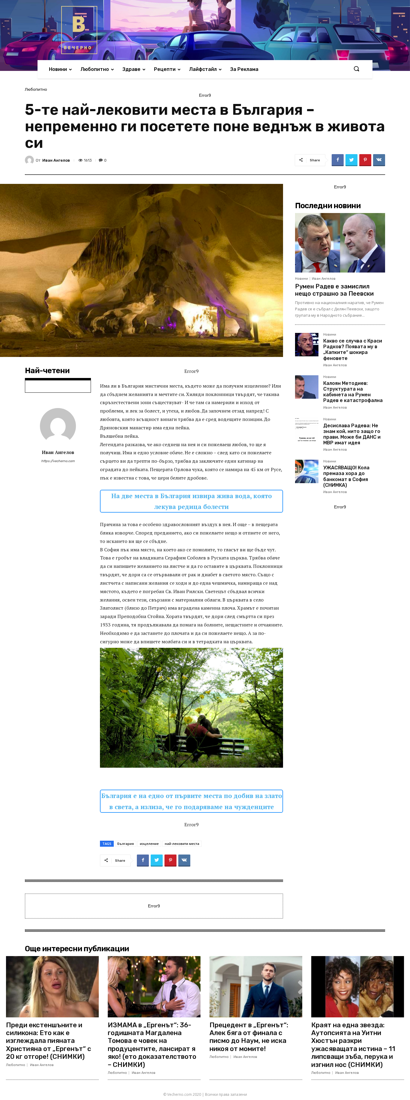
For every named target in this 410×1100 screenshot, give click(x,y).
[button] (356, 69)
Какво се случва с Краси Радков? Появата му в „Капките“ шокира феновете (352, 349)
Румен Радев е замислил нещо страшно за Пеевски (334, 290)
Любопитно (36, 89)
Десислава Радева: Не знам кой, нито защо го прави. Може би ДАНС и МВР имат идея (352, 434)
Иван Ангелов (56, 160)
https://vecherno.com (58, 461)
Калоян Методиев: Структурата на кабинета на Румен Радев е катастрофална (353, 392)
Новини (301, 278)
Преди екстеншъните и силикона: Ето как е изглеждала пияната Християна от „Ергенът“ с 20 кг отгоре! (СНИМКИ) (48, 1041)
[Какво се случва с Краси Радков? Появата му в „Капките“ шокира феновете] (306, 344)
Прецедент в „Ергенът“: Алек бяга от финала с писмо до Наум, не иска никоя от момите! (249, 1037)
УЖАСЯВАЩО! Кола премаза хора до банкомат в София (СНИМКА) (346, 476)
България (125, 843)
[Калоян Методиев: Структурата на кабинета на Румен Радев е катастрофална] (306, 387)
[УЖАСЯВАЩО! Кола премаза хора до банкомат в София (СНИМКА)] (306, 471)
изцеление (149, 843)
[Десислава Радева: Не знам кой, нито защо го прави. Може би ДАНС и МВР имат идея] (306, 429)
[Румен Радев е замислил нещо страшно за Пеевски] (340, 243)
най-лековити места (182, 843)
